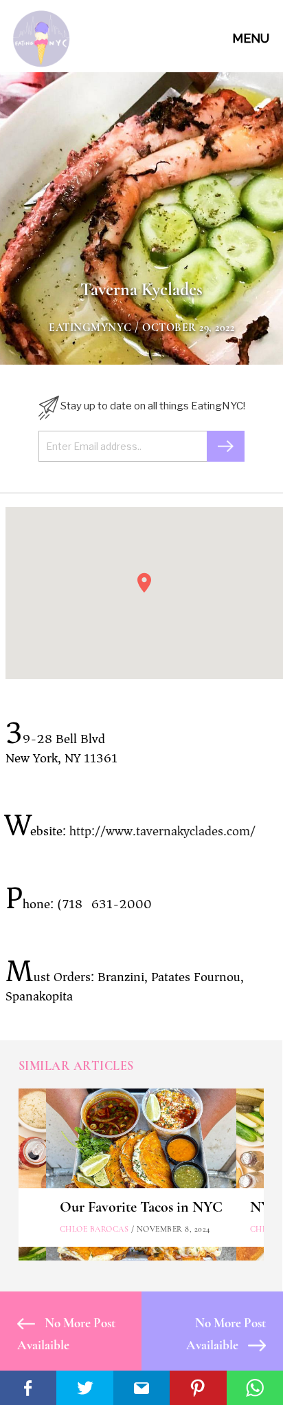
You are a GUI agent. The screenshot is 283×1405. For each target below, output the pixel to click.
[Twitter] (84, 1388)
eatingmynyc (90, 327)
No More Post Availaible (66, 1334)
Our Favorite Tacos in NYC (141, 1207)
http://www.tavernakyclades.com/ (162, 831)
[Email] (141, 1388)
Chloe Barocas (94, 1229)
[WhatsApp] (255, 1388)
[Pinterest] (198, 1388)
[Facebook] (28, 1388)
